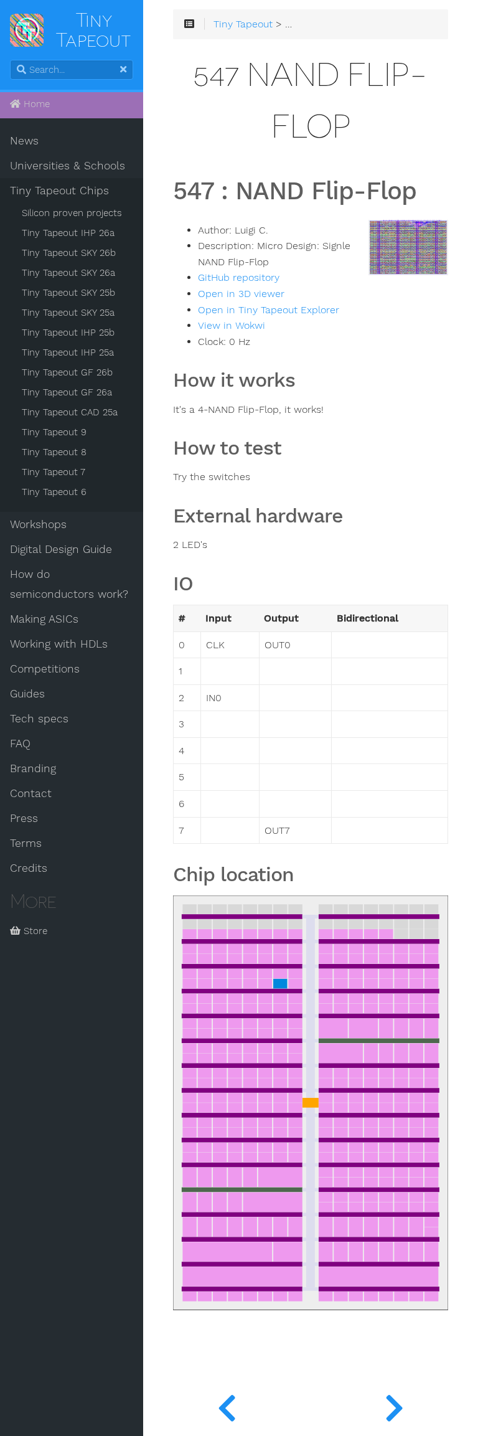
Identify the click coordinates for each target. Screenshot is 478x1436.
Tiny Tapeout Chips (59, 190)
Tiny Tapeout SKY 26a (68, 272)
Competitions (45, 669)
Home (35, 104)
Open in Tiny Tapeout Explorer (268, 310)
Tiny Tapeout (243, 24)
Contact (31, 793)
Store (34, 931)
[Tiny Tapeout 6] (394, 1405)
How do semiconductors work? (69, 584)
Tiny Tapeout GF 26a (67, 392)
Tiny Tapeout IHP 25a (68, 352)
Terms (26, 843)
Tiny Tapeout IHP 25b (68, 332)
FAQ (20, 743)
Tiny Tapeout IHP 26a (68, 233)
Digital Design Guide (61, 549)
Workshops (38, 524)
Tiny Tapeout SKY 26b (69, 252)
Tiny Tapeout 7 (53, 472)
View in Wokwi (231, 325)
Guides (27, 693)
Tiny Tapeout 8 (54, 452)
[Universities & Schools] (227, 1405)
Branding (33, 768)
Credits (28, 868)
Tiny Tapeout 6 (54, 492)
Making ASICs (44, 619)
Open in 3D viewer (241, 294)
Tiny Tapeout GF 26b (67, 372)
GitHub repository (238, 277)
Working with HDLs (59, 644)
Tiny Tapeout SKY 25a (68, 312)
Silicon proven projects (72, 213)
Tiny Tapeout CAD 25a (70, 412)
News (24, 141)
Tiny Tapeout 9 (54, 432)
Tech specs (39, 718)
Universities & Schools (67, 165)
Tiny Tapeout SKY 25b (68, 292)
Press (24, 818)
